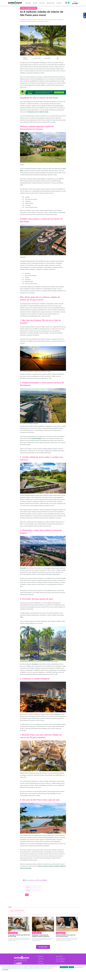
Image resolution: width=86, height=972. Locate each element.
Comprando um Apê (30, 8)
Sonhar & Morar (15, 2)
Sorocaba (34, 664)
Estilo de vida (41, 963)
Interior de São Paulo (17, 911)
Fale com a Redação (60, 961)
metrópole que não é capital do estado (37, 112)
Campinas (56, 714)
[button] (78, 967)
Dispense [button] (71, 967)
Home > (23, 8)
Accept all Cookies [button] (64, 967)
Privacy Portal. (5, 969)
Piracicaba (23, 568)
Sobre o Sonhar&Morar (60, 958)
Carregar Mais (43, 947)
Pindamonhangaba (36, 438)
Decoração (40, 961)
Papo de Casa (41, 958)
